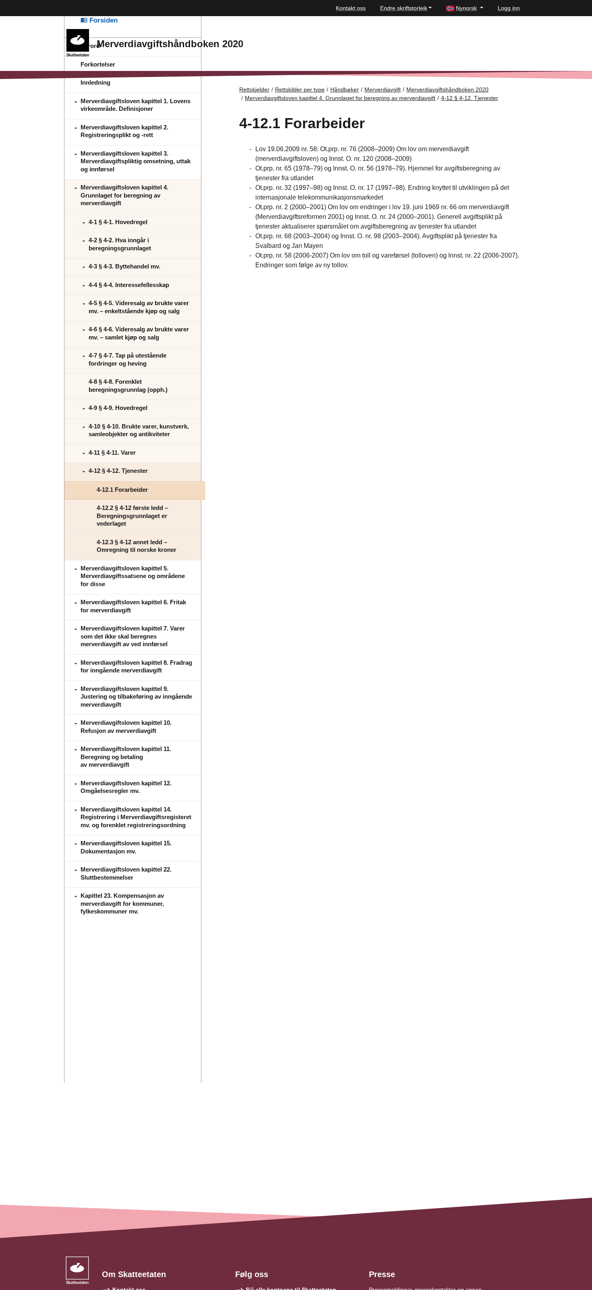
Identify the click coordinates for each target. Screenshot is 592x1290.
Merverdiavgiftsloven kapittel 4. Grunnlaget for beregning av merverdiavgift (340, 98)
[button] (464, 8)
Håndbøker (344, 89)
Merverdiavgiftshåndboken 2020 (447, 89)
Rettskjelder (254, 89)
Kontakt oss (351, 8)
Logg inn (509, 8)
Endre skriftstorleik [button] (403, 8)
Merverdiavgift (382, 89)
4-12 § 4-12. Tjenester (469, 98)
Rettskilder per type (300, 89)
